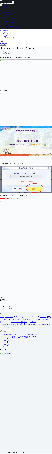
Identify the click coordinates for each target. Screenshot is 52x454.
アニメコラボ (26, 319)
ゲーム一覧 (5, 33)
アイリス (16, 319)
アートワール (31, 319)
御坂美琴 (10, 324)
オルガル (42, 319)
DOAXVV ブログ (20, 317)
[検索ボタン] (13, 329)
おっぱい (31, 317)
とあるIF (44, 317)
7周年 (9, 317)
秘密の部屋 (5, 36)
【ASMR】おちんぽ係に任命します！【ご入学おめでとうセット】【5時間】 (20, 336)
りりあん (13, 319)
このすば (41, 317)
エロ (35, 319)
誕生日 (48, 324)
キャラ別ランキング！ (8, 35)
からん (37, 317)
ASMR (11, 317)
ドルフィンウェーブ (5, 322)
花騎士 (45, 324)
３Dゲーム (4, 327)
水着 (18, 324)
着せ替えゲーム (32, 324)
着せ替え (24, 324)
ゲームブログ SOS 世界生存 (6, 30)
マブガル (28, 322)
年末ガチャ (7, 324)
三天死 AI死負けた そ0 (8, 338)
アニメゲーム (20, 319)
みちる (10, 319)
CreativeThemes (20, 452)
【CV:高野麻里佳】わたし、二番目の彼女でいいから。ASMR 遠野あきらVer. (20, 334)
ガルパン (45, 319)
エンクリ (38, 319)
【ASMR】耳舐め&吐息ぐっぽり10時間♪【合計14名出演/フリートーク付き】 (20, 337)
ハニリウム (23, 322)
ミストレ (33, 322)
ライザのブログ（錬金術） (9, 37)
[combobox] (6, 330)
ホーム (4, 32)
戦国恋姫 (14, 324)
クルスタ (5, 54)
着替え (39, 324)
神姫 (43, 324)
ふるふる (5, 319)
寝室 (4, 324)
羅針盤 (4, 39)
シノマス (49, 319)
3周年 (3, 317)
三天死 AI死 (6, 340)
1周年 (1, 317)
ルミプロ (42, 322)
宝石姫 (2, 324)
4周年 (6, 317)
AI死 (4, 346)
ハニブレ (15, 322)
